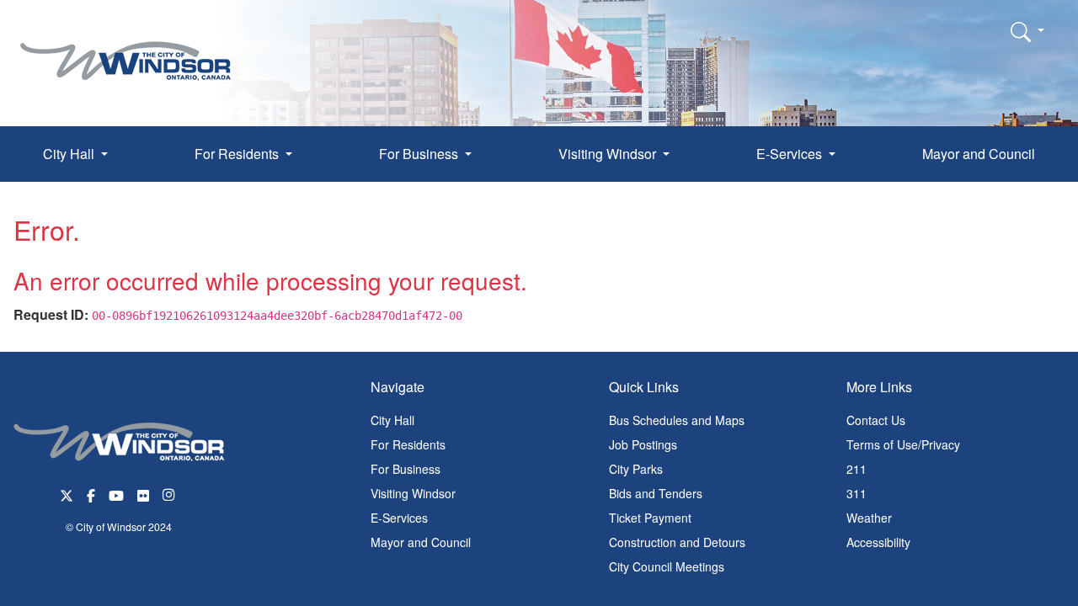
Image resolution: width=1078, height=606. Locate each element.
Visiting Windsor (413, 493)
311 (856, 493)
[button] (1027, 31)
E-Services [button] (790, 153)
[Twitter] (66, 493)
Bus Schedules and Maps (676, 420)
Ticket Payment (650, 517)
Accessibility (878, 542)
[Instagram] (170, 493)
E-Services (399, 517)
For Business (405, 468)
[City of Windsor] (125, 48)
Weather (869, 517)
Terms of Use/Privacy (903, 444)
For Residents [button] (238, 153)
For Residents (408, 444)
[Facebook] (91, 493)
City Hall (392, 420)
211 (856, 468)
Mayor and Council (978, 153)
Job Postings (643, 444)
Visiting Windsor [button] (608, 153)
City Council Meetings (666, 566)
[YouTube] (116, 493)
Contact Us (875, 420)
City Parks (636, 468)
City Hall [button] (70, 153)
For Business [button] (420, 153)
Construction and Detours (677, 542)
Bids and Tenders (655, 493)
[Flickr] (143, 493)
